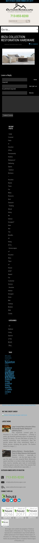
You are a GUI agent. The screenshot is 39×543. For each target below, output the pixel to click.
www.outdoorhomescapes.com (16, 487)
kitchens (7, 366)
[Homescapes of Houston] (19, 12)
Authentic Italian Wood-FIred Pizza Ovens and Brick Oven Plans (19, 405)
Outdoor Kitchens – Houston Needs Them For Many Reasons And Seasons (10, 186)
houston (10, 362)
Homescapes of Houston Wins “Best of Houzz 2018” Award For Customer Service (10, 266)
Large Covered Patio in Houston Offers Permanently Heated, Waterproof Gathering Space (10, 150)
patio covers (8, 390)
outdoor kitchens (10, 377)
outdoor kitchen (9, 373)
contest (9, 356)
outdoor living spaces (8, 385)
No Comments (34, 44)
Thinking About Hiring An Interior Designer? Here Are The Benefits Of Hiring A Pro (10, 225)
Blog (10, 345)
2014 (6, 356)
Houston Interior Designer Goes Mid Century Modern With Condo (10, 300)
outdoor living (8, 380)
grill (6, 360)
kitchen (6, 364)
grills (8, 360)
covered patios (8, 358)
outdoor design (8, 368)
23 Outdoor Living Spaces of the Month (10, 334)
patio (6, 390)
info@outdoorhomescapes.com (16, 482)
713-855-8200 (19, 16)
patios (6, 393)
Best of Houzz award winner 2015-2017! (19, 1)
